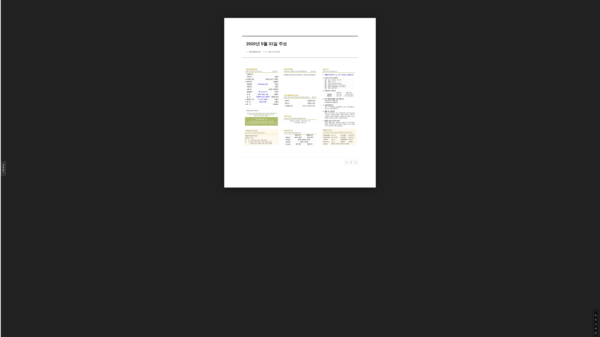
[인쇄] (596, 333)
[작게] (596, 319)
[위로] (596, 324)
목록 (3, 168)
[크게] (596, 315)
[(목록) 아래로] (596, 328)
